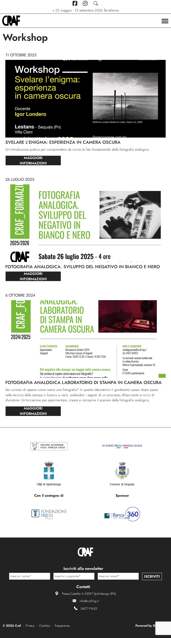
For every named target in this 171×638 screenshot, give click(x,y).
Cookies (44, 625)
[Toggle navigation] (165, 21)
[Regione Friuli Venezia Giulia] (49, 446)
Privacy (30, 625)
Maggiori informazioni (33, 160)
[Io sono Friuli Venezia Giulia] (122, 446)
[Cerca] (96, 3)
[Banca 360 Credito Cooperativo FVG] (122, 514)
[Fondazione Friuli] (49, 514)
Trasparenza (62, 625)
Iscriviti (152, 576)
